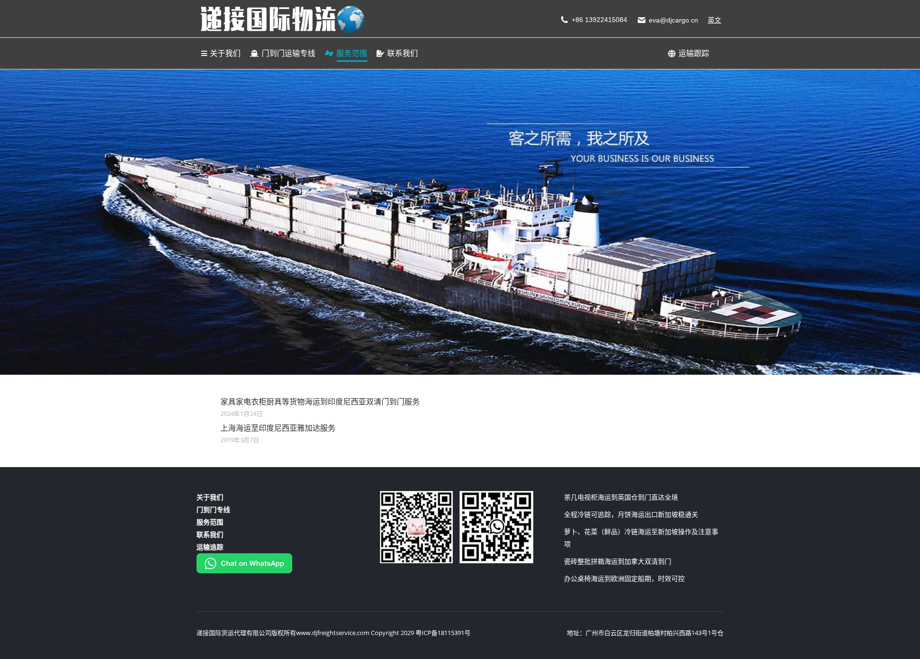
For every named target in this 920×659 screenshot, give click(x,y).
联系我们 (209, 534)
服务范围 (209, 521)
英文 (714, 20)
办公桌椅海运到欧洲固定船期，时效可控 (624, 578)
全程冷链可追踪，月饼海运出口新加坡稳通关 (631, 514)
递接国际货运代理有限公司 (233, 632)
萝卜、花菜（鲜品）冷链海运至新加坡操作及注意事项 (641, 537)
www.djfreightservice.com (332, 632)
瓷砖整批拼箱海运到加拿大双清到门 (617, 561)
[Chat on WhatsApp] (244, 570)
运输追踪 (209, 546)
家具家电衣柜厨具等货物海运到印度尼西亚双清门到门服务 (320, 401)
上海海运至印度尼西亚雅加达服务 (277, 428)
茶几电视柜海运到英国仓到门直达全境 (621, 497)
